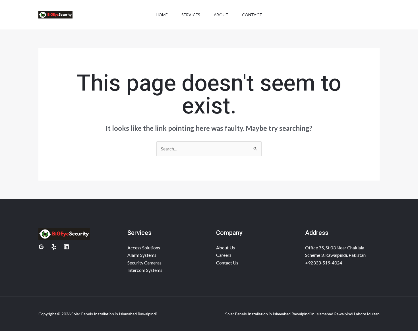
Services (190, 14)
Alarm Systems (141, 255)
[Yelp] (54, 247)
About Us (225, 247)
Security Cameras (144, 262)
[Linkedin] (66, 247)
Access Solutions (143, 247)
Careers (223, 255)
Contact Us (227, 262)
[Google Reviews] (41, 247)
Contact (252, 14)
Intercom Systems (144, 270)
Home (162, 14)
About (221, 14)
